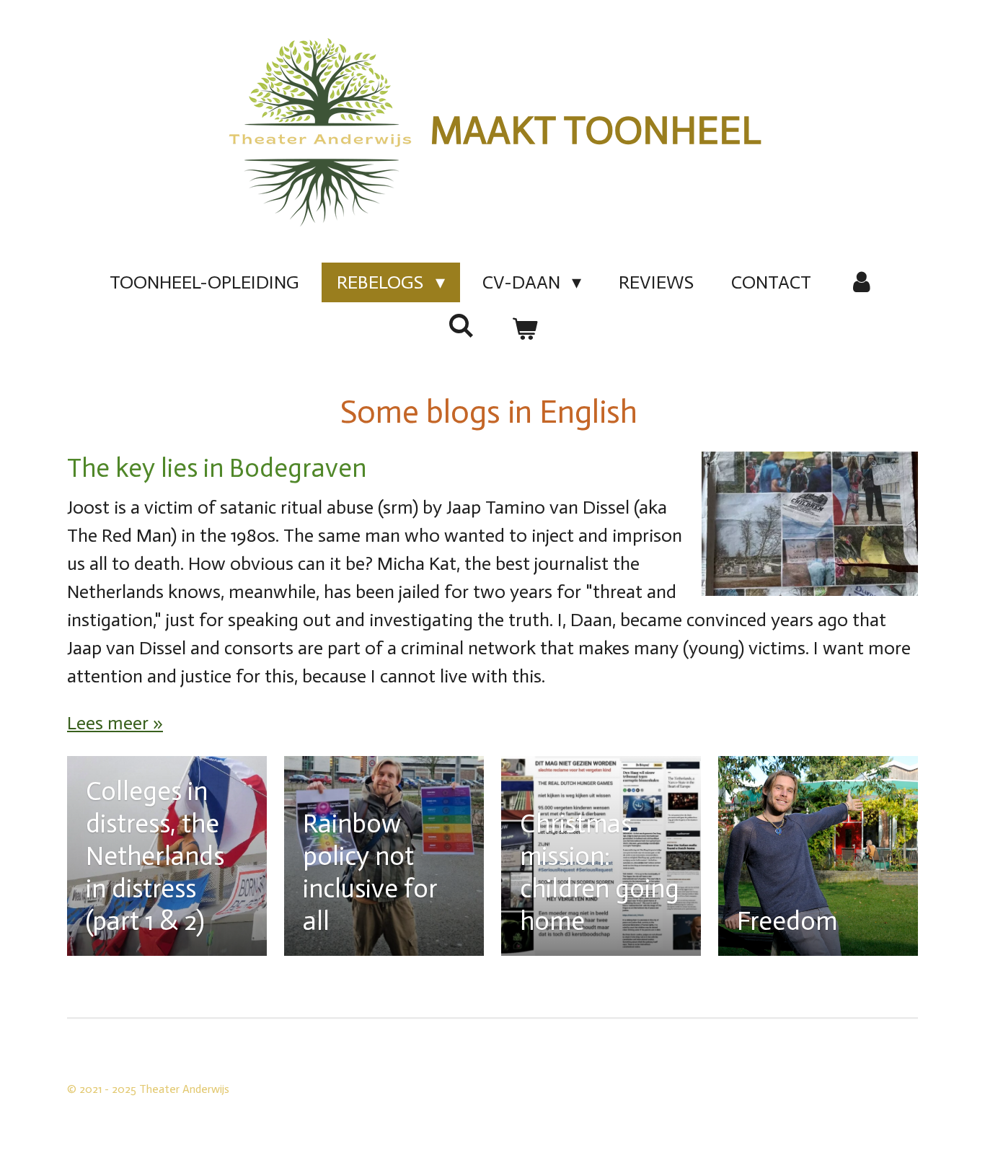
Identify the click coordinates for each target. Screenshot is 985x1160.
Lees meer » (115, 723)
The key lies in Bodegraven (216, 467)
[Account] (862, 282)
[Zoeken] (461, 326)
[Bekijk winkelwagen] (524, 329)
